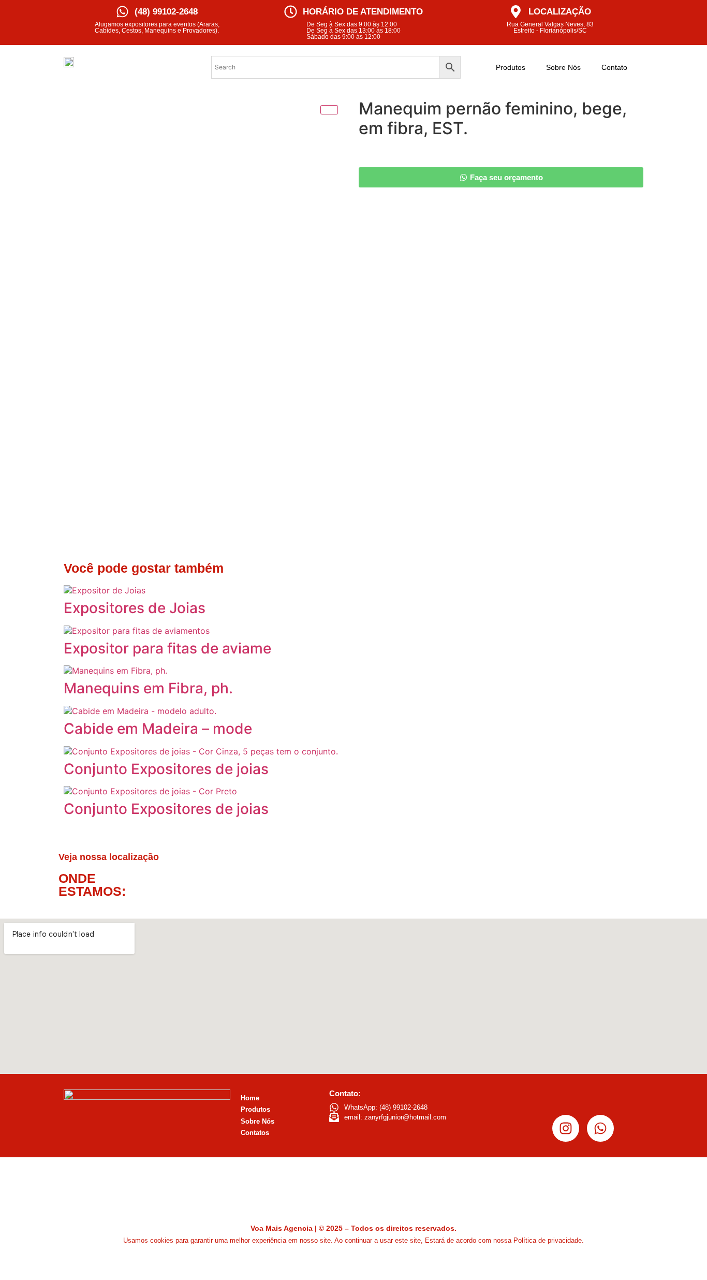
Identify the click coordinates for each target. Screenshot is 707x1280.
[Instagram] (565, 1128)
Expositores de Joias (134, 608)
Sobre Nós (563, 67)
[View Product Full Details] (104, 590)
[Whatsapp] (600, 1128)
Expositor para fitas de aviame (167, 648)
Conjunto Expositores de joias (166, 769)
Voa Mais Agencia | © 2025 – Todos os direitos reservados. (353, 1228)
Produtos (510, 67)
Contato (614, 67)
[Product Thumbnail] (329, 109)
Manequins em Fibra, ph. (148, 688)
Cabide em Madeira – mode (158, 728)
